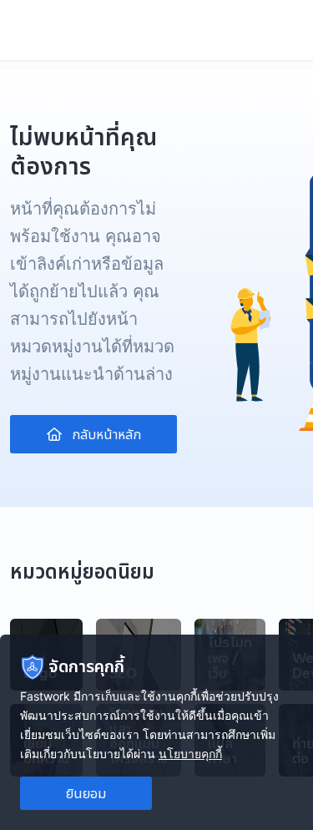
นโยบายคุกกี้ (190, 753)
